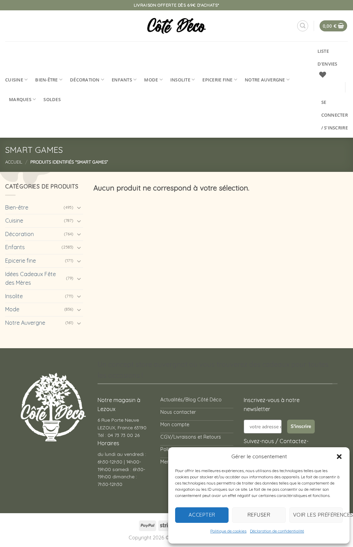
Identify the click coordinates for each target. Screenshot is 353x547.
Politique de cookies (228, 531)
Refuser (259, 514)
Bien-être (46, 80)
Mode (151, 80)
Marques (20, 99)
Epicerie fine (217, 80)
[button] (339, 456)
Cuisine (14, 80)
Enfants (122, 80)
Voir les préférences (318, 514)
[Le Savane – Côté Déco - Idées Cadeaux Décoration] (176, 26)
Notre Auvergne (265, 80)
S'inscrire (301, 426)
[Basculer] (79, 207)
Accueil (13, 162)
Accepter (202, 514)
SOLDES (52, 99)
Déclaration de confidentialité (277, 531)
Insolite (180, 80)
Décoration (85, 80)
